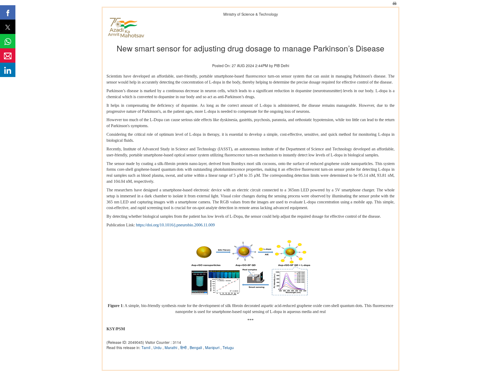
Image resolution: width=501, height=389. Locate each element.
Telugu (228, 347)
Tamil (146, 347)
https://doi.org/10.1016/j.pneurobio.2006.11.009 (175, 225)
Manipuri (212, 347)
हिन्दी (184, 347)
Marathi (171, 347)
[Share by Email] (7, 55)
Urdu (158, 347)
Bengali (196, 347)
